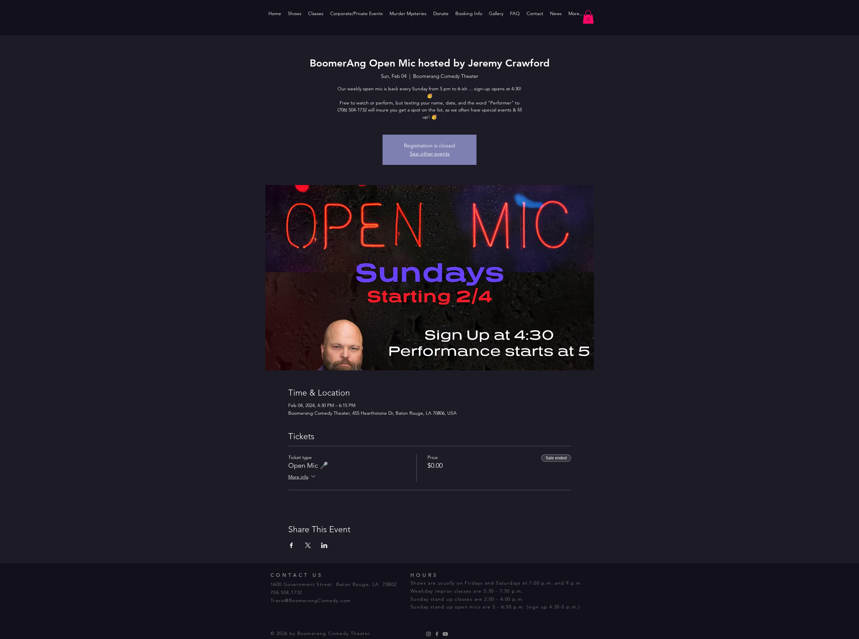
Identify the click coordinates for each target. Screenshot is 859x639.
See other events (430, 153)
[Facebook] (437, 634)
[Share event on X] (308, 545)
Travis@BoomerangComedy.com (310, 600)
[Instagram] (428, 634)
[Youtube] (445, 634)
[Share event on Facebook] (291, 545)
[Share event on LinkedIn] (324, 545)
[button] (588, 17)
